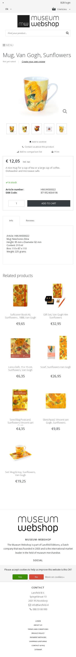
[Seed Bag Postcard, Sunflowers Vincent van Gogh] (20, 400)
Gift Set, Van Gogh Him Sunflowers (55, 316)
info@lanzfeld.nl (40, 605)
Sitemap (38, 649)
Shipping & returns (38, 641)
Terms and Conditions (38, 629)
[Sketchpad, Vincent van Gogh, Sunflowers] (55, 400)
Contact (38, 587)
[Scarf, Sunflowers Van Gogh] (55, 347)
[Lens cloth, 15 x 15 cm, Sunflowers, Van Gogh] (20, 347)
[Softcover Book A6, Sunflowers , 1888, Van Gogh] (20, 295)
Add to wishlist (39, 141)
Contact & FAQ (38, 645)
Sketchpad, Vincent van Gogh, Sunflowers (56, 421)
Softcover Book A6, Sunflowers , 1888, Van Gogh (20, 316)
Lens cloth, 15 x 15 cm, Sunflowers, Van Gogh (20, 368)
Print (56, 151)
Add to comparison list (31, 151)
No (36, 577)
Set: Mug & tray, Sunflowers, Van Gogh (20, 473)
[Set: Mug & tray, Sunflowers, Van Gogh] (20, 452)
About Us (38, 625)
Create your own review (33, 61)
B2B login (65, 2)
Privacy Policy (38, 633)
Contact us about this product (39, 146)
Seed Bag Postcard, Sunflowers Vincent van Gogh (20, 422)
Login (38, 621)
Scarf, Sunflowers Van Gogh (55, 367)
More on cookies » (54, 577)
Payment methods (38, 637)
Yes (20, 577)
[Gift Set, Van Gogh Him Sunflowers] (55, 295)
